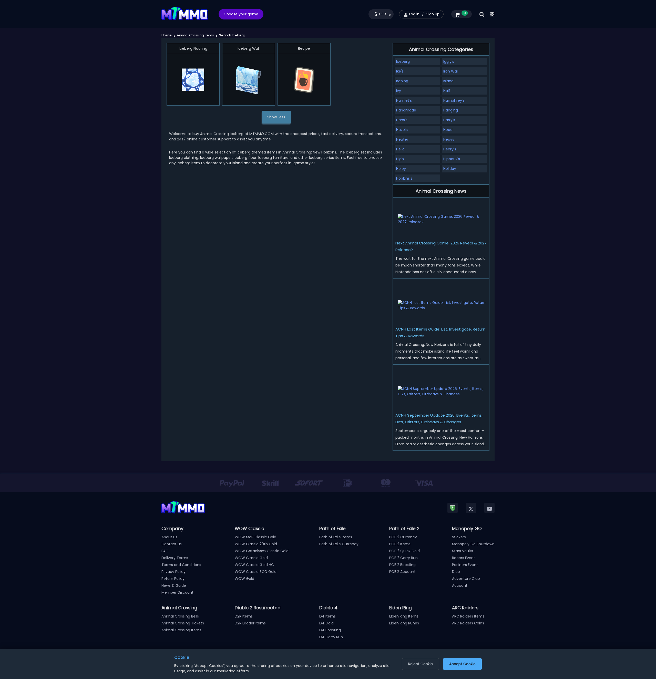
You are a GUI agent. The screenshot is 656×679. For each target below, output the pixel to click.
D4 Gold (326, 623)
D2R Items (244, 616)
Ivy (398, 90)
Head (448, 129)
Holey (401, 168)
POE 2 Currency (403, 537)
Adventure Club (466, 578)
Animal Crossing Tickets (182, 623)
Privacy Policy (173, 571)
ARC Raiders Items (468, 616)
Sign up (432, 14)
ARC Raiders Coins (468, 623)
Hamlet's (404, 100)
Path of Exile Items (335, 537)
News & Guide (173, 585)
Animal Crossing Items (181, 630)
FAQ (165, 550)
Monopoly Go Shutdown (473, 544)
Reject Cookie (420, 663)
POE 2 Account (402, 571)
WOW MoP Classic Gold (255, 537)
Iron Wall (450, 71)
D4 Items (327, 616)
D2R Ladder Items (250, 623)
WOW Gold (244, 578)
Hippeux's (451, 158)
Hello (400, 149)
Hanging (450, 110)
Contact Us (171, 544)
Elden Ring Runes (404, 623)
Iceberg (403, 61)
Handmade (406, 110)
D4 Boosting (330, 630)
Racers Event (463, 557)
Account (459, 585)
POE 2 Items (400, 544)
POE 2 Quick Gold (404, 550)
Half (446, 90)
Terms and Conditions (181, 564)
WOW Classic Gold (251, 557)
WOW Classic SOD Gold (255, 571)
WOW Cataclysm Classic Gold (262, 550)
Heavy (448, 139)
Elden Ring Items (403, 616)
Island (448, 81)
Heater (402, 139)
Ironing (402, 81)
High (400, 158)
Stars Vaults (462, 550)
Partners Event (465, 564)
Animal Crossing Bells (180, 616)
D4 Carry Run (331, 637)
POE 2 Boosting (402, 564)
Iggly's (448, 61)
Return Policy (172, 578)
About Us (169, 537)
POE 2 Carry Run (403, 557)
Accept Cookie (462, 663)
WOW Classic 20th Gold (256, 544)
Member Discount (177, 592)
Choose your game (241, 14)
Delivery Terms (174, 557)
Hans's (401, 119)
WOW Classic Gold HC (254, 564)
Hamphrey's (454, 100)
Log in (414, 14)
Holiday (449, 168)
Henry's (449, 149)
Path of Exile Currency (338, 544)
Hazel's (402, 129)
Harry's (449, 119)
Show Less (276, 117)
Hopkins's (404, 178)
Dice (456, 571)
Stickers (459, 537)
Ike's (400, 71)
